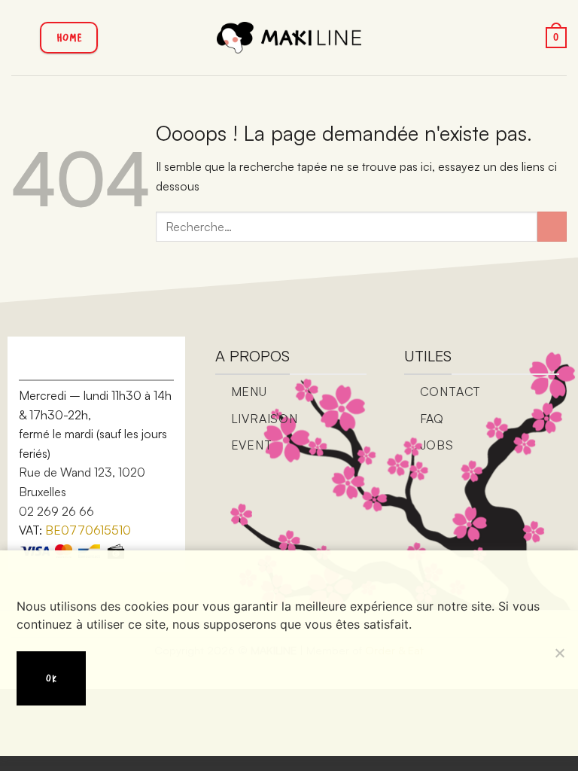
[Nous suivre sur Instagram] (67, 361)
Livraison (264, 418)
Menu (249, 391)
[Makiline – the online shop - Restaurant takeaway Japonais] (289, 37)
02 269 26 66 (56, 511)
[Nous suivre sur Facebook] (44, 361)
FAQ (431, 418)
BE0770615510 (88, 530)
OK (51, 678)
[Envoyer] (552, 226)
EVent (251, 445)
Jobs (437, 445)
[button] (20, 37)
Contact (451, 391)
